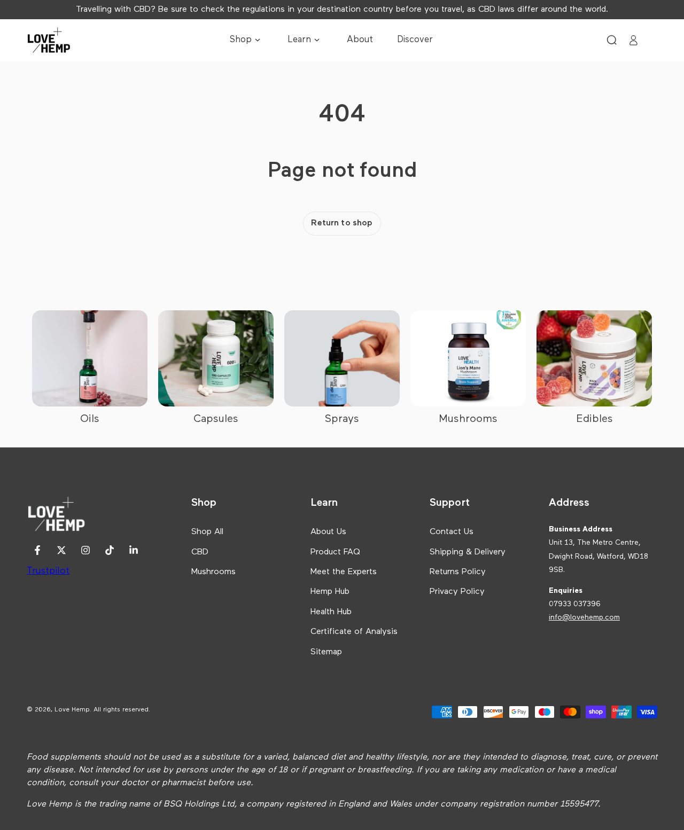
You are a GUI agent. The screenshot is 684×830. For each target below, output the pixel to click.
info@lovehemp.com (584, 617)
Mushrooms (213, 572)
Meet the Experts (343, 572)
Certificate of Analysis (354, 632)
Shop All (207, 532)
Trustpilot (48, 571)
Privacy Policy (457, 592)
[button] (612, 40)
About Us (328, 532)
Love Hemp (72, 710)
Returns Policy (458, 572)
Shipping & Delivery (468, 552)
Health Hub (331, 612)
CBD (199, 552)
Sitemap (326, 652)
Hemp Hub (329, 592)
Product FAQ (335, 552)
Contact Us (451, 532)
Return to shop (341, 223)
